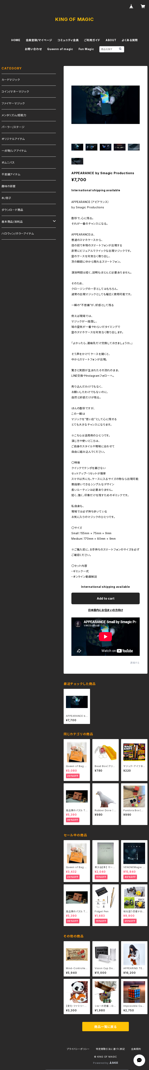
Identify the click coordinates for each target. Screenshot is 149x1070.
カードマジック (11, 79)
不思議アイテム (11, 174)
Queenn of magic (60, 49)
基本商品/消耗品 (12, 221)
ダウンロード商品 (12, 209)
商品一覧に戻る (105, 1027)
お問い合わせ (33, 49)
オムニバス (8, 162)
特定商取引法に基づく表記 (110, 1048)
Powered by (101, 1062)
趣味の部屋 (9, 186)
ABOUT (111, 40)
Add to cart (105, 598)
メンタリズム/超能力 (14, 115)
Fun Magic (86, 49)
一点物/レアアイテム (14, 150)
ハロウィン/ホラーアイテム (18, 233)
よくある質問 (130, 40)
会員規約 (136, 1048)
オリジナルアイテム (13, 138)
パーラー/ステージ (13, 127)
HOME (15, 40)
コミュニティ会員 (68, 40)
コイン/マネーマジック (15, 91)
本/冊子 (6, 198)
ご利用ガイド (92, 40)
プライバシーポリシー (78, 1048)
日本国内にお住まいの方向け (105, 610)
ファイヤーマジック (13, 103)
